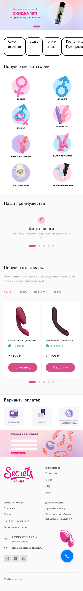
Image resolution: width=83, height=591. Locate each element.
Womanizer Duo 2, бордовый (22, 340)
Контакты (51, 473)
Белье (34, 41)
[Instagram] (7, 558)
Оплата (8, 514)
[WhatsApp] (23, 558)
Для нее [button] (23, 292)
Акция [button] (7, 292)
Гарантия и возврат (15, 527)
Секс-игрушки (14, 44)
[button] (37, 26)
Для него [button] (39, 292)
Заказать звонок (20, 541)
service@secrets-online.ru (27, 548)
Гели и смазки (52, 44)
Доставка (9, 508)
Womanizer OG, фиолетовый (60, 340)
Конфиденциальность (17, 521)
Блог (48, 492)
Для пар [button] (57, 292)
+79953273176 (23, 537)
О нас (48, 480)
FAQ (47, 486)
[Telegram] (15, 558)
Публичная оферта (56, 508)
